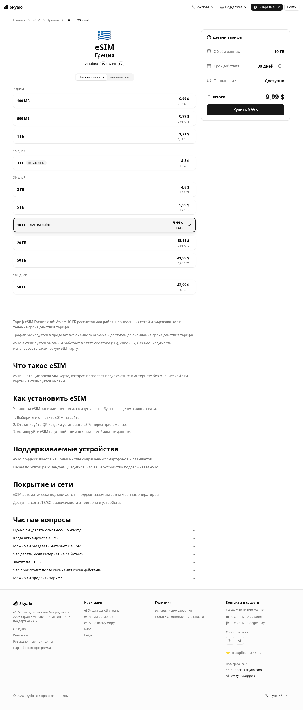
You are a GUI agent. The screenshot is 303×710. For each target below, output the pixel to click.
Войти (292, 7)
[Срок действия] (279, 66)
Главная (19, 20)
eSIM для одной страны (102, 610)
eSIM (36, 20)
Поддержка (233, 7)
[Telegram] (240, 641)
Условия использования (173, 610)
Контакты (20, 635)
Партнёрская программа (32, 648)
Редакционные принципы (33, 641)
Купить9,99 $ (245, 109)
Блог (87, 629)
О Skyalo (19, 629)
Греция (53, 20)
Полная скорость (91, 77)
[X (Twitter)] (230, 641)
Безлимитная (120, 77)
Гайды (88, 635)
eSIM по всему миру (99, 623)
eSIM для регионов (98, 616)
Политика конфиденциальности (179, 616)
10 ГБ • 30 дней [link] (77, 20)
